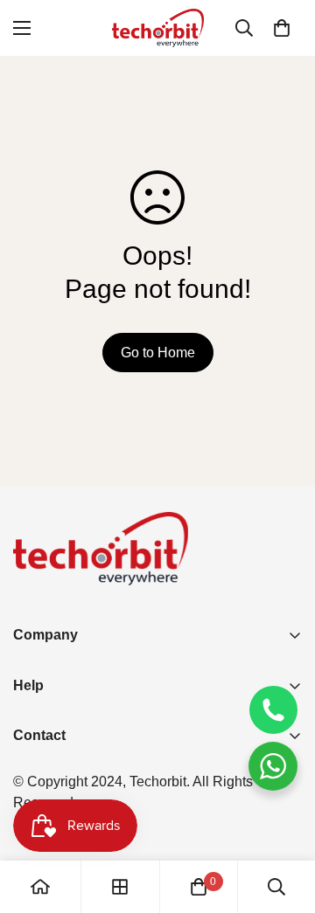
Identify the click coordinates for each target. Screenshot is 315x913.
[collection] (120, 887)
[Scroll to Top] (283, 820)
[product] (40, 886)
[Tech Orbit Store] (158, 28)
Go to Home (158, 352)
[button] (282, 28)
